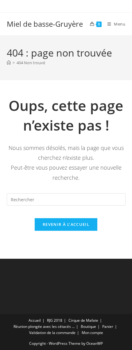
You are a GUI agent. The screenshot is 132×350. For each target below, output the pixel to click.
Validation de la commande (52, 332)
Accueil (35, 320)
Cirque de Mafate (83, 320)
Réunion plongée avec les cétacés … (44, 326)
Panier (107, 326)
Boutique (88, 326)
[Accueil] (9, 62)
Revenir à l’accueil (66, 224)
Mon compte (92, 332)
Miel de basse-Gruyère (45, 24)
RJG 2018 (54, 320)
